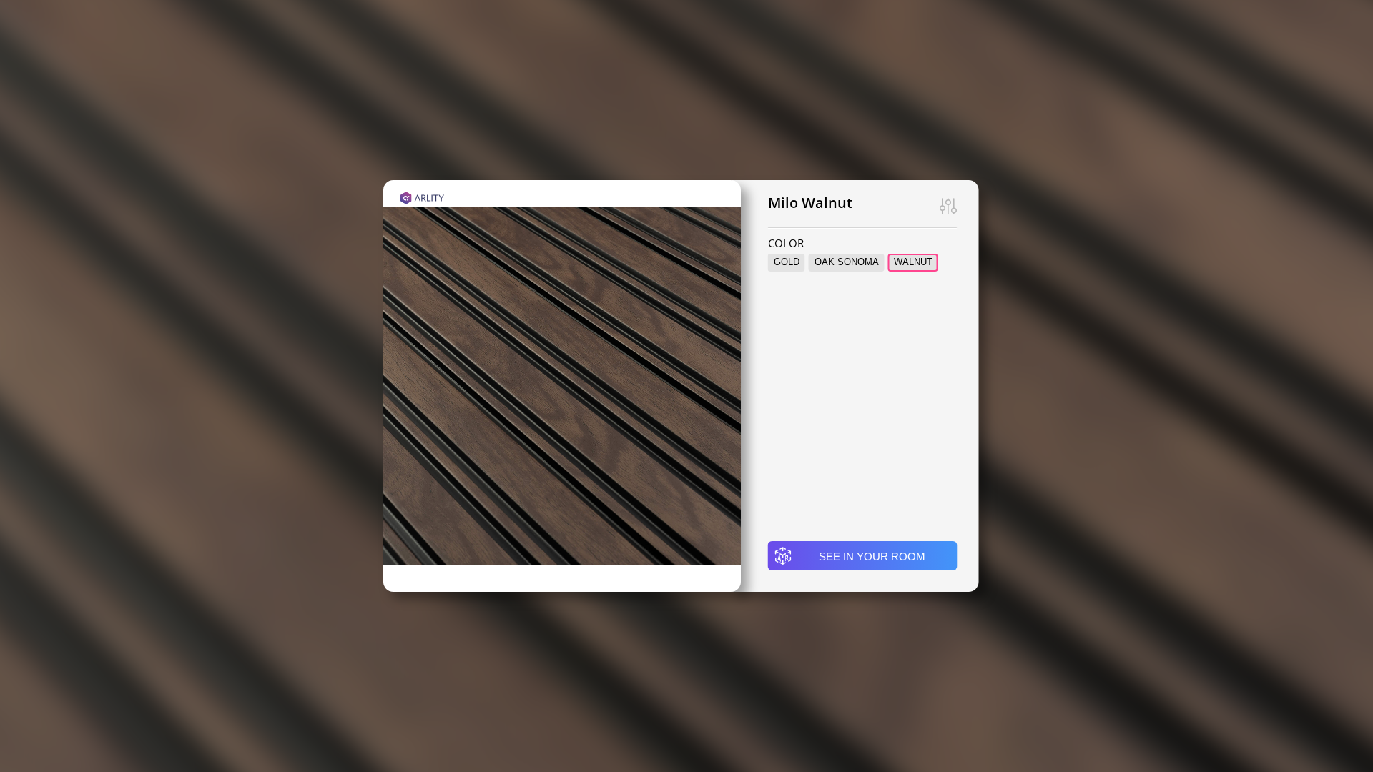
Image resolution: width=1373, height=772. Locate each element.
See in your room (872, 556)
